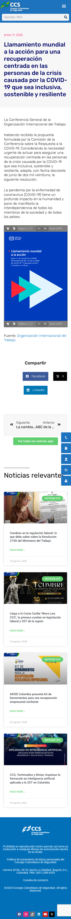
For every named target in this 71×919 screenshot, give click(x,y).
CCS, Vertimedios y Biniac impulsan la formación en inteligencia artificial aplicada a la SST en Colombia (35, 778)
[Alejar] (39, 228)
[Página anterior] (8, 228)
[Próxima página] (14, 228)
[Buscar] (65, 17)
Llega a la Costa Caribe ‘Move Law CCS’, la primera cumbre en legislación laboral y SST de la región (35, 617)
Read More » (17, 550)
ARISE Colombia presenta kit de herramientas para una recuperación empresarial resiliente (33, 698)
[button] (64, 6)
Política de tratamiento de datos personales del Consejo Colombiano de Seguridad (35, 861)
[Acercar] (45, 228)
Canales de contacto (35, 880)
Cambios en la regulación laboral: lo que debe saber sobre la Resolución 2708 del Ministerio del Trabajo (33, 537)
